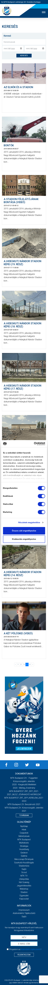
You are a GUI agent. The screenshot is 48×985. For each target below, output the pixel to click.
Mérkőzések (24, 836)
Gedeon (24, 852)
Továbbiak (24, 815)
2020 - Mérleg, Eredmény (24, 788)
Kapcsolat (24, 899)
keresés (24, 55)
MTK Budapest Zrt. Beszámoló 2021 (24, 804)
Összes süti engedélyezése (24, 531)
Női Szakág (24, 882)
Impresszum (24, 910)
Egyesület (24, 895)
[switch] (41, 496)
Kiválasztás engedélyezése (24, 539)
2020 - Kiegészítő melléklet (24, 784)
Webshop (24, 889)
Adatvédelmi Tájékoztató (24, 913)
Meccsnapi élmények (24, 859)
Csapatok (24, 833)
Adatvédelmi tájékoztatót (30, 949)
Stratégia (24, 846)
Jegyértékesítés (24, 885)
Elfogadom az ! (25, 949)
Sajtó (24, 869)
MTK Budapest (24, 839)
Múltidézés (24, 843)
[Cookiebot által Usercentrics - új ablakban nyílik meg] (34, 443)
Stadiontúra (24, 866)
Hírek (24, 829)
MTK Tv (24, 875)
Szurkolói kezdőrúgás (24, 862)
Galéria (24, 856)
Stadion (24, 892)
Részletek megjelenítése (29, 522)
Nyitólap (24, 826)
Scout (24, 872)
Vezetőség (24, 849)
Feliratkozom (24, 955)
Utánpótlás (24, 879)
